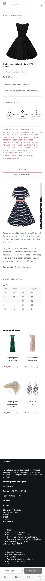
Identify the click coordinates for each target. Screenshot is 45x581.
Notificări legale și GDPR (17, 541)
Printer (11, 486)
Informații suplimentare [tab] (22, 175)
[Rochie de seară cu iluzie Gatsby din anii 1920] (12, 343)
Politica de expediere (16, 532)
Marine (15, 158)
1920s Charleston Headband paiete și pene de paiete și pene (12, 403)
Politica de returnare (16, 561)
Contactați (11, 557)
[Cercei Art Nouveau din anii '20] (32, 387)
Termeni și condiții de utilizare (20, 559)
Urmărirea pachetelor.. (16, 554)
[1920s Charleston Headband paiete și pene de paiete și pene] (12, 387)
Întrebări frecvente (15, 552)
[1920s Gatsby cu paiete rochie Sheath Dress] (32, 343)
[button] (10, 102)
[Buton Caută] (30, 5)
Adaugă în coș (34, 571)
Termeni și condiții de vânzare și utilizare (24, 539)
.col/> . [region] (20, 297)
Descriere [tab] (23, 169)
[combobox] (20, 5)
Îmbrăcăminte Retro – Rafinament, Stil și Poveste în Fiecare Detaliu (22, 134)
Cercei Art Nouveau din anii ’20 (32, 403)
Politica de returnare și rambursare (22, 537)
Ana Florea (22, 72)
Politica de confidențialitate (18, 534)
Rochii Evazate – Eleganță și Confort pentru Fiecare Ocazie (21, 142)
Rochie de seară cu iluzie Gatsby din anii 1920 (12, 359)
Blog (9, 530)
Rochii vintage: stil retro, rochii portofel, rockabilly (20, 150)
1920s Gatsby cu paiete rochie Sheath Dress (32, 359)
